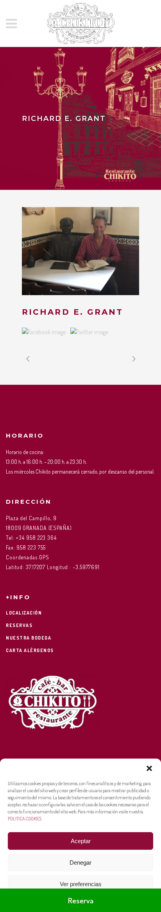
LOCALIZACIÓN (24, 613)
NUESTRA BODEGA (28, 638)
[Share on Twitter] (89, 332)
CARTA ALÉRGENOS (30, 650)
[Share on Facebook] (44, 332)
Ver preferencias (81, 884)
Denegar (80, 862)
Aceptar (81, 841)
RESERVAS (19, 625)
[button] (149, 768)
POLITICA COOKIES (24, 819)
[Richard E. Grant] (80, 251)
